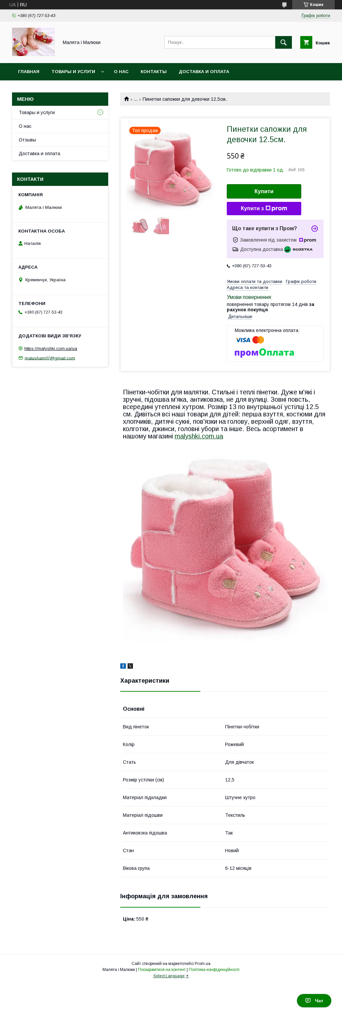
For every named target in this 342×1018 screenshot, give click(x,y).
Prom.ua (202, 963)
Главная (28, 71)
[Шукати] (283, 42)
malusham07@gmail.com (50, 357)
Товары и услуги (73, 71)
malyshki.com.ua (199, 436)
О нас (121, 71)
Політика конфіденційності (214, 969)
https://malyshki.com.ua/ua (50, 348)
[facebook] (123, 667)
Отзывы (27, 139)
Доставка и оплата (204, 71)
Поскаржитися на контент (162, 969)
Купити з (252, 208)
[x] (130, 667)
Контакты (154, 71)
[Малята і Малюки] (33, 54)
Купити (264, 191)
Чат (319, 1000)
